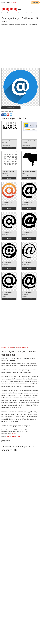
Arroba (14, 433)
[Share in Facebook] (2, 114)
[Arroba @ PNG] (9, 190)
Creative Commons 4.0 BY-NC (14, 436)
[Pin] (8, 114)
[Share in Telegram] (5, 114)
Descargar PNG (11, 107)
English (13, 2)
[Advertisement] (20, 47)
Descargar (9, 147)
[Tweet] (11, 114)
